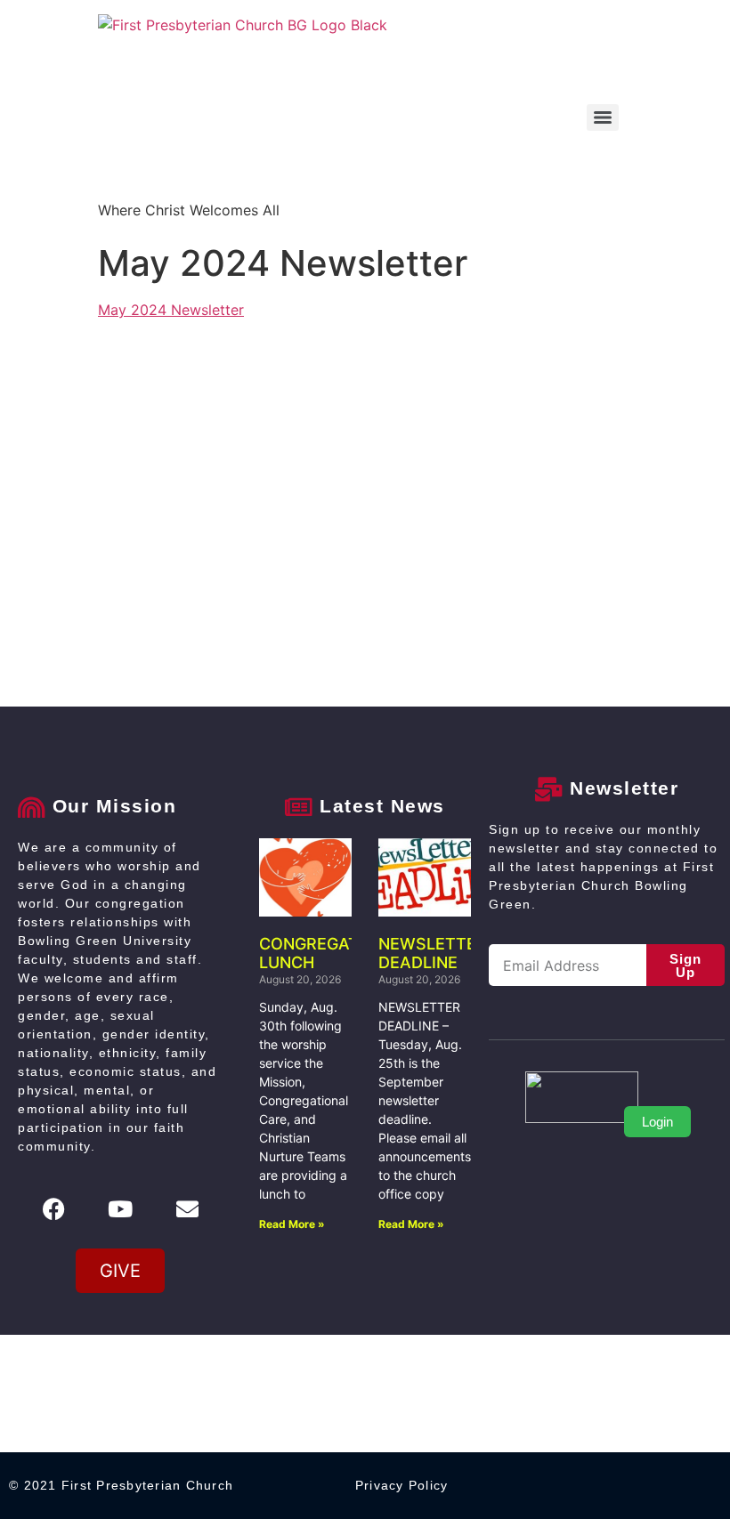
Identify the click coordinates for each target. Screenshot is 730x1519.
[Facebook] (53, 1208)
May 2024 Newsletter (171, 310)
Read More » (292, 1224)
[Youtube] (120, 1208)
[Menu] (603, 117)
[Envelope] (187, 1208)
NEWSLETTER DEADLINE (432, 953)
